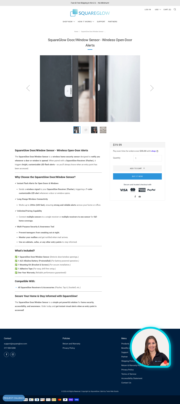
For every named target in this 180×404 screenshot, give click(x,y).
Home (76, 31)
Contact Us (126, 383)
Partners (112, 22)
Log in (148, 10)
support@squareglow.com (15, 344)
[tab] (77, 129)
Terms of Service (128, 374)
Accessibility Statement (131, 378)
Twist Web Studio (112, 391)
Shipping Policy (128, 361)
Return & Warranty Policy (132, 365)
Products (125, 344)
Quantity (116, 158)
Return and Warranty (71, 344)
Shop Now (68, 22)
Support (101, 22)
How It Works (85, 22)
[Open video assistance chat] (150, 347)
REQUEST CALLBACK (14, 398)
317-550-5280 (10, 348)
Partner (124, 357)
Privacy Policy (69, 348)
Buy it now (137, 176)
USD (157, 10)
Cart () (167, 10)
